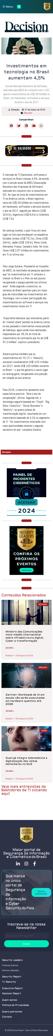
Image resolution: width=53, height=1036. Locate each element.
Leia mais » (10, 648)
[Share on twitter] (19, 126)
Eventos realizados (10, 970)
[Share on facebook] (12, 126)
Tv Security (9, 982)
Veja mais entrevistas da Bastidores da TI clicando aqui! (24, 790)
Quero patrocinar (12, 1012)
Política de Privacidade (15, 1005)
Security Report (11, 977)
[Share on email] (34, 126)
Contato (7, 1017)
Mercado (28, 113)
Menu (9, 6)
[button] (41, 892)
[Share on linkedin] (27, 126)
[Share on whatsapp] (41, 126)
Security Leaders (12, 960)
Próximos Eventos (10, 965)
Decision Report (11, 993)
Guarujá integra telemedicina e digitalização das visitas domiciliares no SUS (26, 761)
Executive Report (12, 988)
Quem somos (9, 1000)
